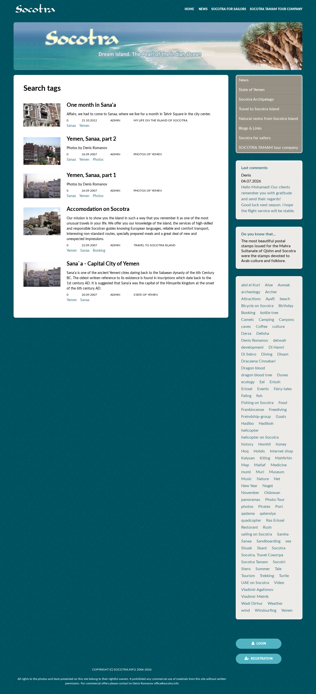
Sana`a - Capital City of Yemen (103, 264)
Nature (263, 479)
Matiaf (260, 465)
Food (282, 403)
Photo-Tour (275, 500)
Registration (261, 658)
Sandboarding (268, 541)
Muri (260, 472)
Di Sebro (248, 354)
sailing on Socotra (256, 534)
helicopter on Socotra (260, 437)
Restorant (249, 527)
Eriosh (275, 382)
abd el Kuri (250, 285)
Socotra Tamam (254, 562)
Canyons (286, 320)
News (203, 9)
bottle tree (269, 313)
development (252, 347)
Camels (247, 320)
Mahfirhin (283, 458)
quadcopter (251, 520)
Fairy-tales (283, 389)
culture (278, 327)
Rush (267, 527)
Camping (266, 320)
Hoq (245, 451)
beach (285, 299)
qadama (248, 513)
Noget (267, 486)
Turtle (284, 576)
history (247, 444)
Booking (99, 250)
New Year (249, 486)
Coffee (261, 327)
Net (277, 479)
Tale (278, 569)
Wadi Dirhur (252, 603)
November (250, 493)
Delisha (262, 334)
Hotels (259, 451)
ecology (248, 382)
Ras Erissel (275, 520)
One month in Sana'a (91, 105)
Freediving (278, 410)
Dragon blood (253, 368)
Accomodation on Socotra (98, 209)
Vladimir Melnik (255, 597)
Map (245, 465)
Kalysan (248, 458)
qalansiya (268, 513)
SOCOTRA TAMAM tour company (276, 9)
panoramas (250, 500)
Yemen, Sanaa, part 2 (91, 139)
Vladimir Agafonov (257, 590)
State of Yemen (252, 90)
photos (247, 507)
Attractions (251, 299)
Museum (276, 472)
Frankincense (252, 410)
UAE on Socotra (255, 583)
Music (246, 479)
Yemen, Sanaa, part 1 (91, 175)
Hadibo (247, 423)
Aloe (269, 285)
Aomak (284, 285)
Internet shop (281, 451)
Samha (283, 534)
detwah (279, 340)
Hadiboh (266, 423)
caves (246, 327)
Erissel (246, 389)
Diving (266, 354)
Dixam (282, 354)
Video (279, 583)
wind (245, 610)
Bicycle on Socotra (257, 306)
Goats (281, 417)
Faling (246, 396)
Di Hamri (276, 347)
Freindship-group (256, 417)
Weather (275, 603)
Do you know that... (258, 234)
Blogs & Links (250, 128)
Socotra (278, 548)
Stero (246, 569)
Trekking (267, 576)
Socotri (279, 562)
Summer (263, 569)
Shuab (246, 548)
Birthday (285, 306)
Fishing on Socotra (257, 403)
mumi (246, 472)
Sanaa (71, 126)
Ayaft (270, 299)
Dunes (282, 375)
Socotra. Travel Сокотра (262, 555)
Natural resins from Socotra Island (268, 119)
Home (189, 9)
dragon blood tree (256, 375)
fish (259, 396)
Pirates (264, 507)
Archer (271, 292)
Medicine (279, 465)
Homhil (264, 444)
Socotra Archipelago (256, 99)
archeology (250, 292)
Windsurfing (265, 610)
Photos (98, 159)
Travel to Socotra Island (259, 109)
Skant (262, 548)
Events (263, 389)
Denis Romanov (254, 340)
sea (288, 541)
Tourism (248, 576)
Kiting (265, 458)
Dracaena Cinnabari (258, 361)
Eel (262, 382)
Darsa (246, 334)
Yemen (84, 126)
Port (279, 507)
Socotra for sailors (228, 9)
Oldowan (272, 493)
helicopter (250, 430)
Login (261, 643)
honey (281, 444)
